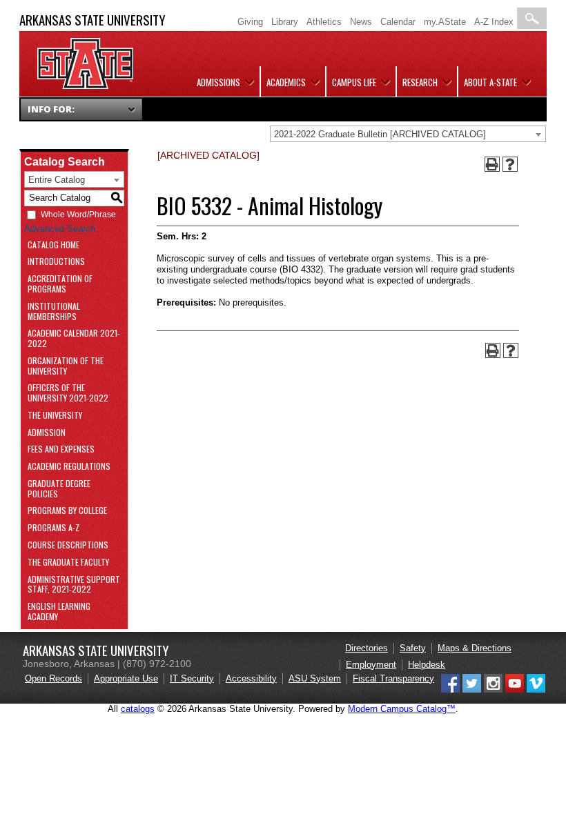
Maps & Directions (474, 648)
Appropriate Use (126, 678)
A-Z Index (494, 22)
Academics (286, 82)
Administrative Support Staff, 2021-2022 (74, 585)
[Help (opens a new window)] (510, 164)
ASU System (315, 678)
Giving (250, 22)
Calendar (398, 22)
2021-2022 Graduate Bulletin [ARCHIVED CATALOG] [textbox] (380, 134)
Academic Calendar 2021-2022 (74, 338)
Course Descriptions (68, 545)
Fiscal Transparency (393, 678)
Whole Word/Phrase (78, 214)
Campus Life (354, 82)
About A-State (490, 82)
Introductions (56, 262)
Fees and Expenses (61, 449)
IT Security (192, 678)
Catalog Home (53, 245)
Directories (366, 648)
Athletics (324, 22)
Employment (371, 664)
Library (284, 22)
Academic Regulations (69, 466)
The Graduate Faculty (68, 562)
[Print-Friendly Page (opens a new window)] (492, 164)
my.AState (445, 22)
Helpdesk (426, 664)
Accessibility (251, 678)
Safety (413, 648)
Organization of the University (66, 366)
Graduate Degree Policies (59, 489)
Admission (47, 433)
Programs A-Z (53, 528)
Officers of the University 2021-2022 (68, 393)
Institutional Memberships (54, 311)
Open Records (53, 678)
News (361, 22)
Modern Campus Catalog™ (402, 709)
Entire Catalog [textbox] (56, 180)
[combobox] (408, 134)
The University (55, 415)
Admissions (218, 82)
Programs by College (67, 511)
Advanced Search (59, 229)
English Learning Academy (59, 612)
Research (420, 82)
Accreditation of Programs (60, 284)
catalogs (138, 709)
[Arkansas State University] (85, 86)
